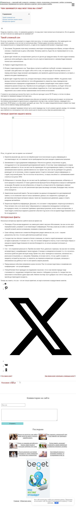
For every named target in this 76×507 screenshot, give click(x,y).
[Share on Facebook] (5, 284)
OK (56, 503)
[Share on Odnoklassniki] (6, 371)
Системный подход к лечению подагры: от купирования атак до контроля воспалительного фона (57, 455)
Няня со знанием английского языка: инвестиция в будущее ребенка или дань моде (28, 445)
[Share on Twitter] (40, 361)
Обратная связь (25, 501)
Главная (16, 501)
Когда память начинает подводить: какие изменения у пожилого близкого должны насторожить (57, 445)
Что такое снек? (6, 376)
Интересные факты (8, 21)
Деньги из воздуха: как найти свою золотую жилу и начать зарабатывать (28, 436)
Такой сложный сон (8, 17)
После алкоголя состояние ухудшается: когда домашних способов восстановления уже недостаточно (28, 454)
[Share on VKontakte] (6, 366)
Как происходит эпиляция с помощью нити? (60, 376)
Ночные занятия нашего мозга (12, 19)
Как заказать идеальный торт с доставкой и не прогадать (57, 435)
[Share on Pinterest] (6, 289)
